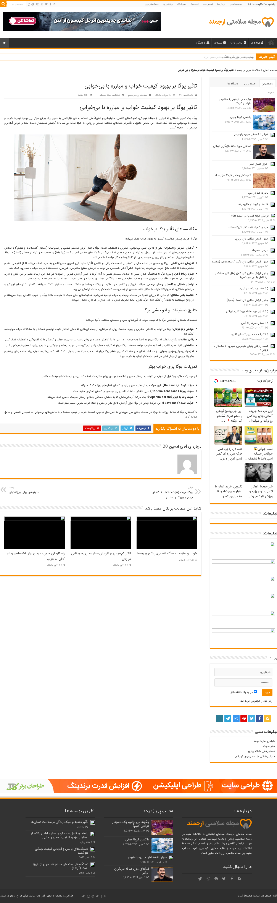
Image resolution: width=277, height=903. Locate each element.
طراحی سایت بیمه (264, 741)
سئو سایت (269, 746)
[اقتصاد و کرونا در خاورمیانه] (273, 204)
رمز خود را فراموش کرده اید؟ (256, 701)
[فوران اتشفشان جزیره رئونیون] (273, 135)
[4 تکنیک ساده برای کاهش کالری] (273, 335)
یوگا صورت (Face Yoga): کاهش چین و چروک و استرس (172, 493)
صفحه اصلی (236, 3)
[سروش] (28, 4)
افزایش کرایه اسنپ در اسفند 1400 (249, 216)
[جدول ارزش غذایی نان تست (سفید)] (273, 300)
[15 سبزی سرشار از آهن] (273, 323)
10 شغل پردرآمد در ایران (254, 288)
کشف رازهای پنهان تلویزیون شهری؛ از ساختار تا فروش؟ (241, 348)
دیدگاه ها (232, 83)
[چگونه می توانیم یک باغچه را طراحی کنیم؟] (264, 105)
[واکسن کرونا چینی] (264, 122)
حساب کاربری (152, 3)
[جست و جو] (3, 4)
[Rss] (54, 4)
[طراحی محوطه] (273, 250)
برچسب (269, 92)
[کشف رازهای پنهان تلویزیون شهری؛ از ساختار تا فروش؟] (273, 346)
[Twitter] (46, 4)
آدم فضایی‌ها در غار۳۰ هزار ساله (233, 175)
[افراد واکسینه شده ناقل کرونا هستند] (273, 227)
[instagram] (37, 4)
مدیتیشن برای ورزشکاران (24, 490)
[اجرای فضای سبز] (273, 164)
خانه (271, 42)
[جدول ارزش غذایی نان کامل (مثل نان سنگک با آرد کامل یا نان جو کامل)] (273, 273)
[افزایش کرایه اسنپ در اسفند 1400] (273, 215)
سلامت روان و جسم (248, 70)
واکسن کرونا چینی (240, 117)
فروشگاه (181, 3)
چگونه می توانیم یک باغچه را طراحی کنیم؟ (234, 101)
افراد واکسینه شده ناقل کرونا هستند (248, 227)
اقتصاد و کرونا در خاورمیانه (253, 204)
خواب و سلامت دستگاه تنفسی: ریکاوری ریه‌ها (167, 553)
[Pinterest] (42, 4)
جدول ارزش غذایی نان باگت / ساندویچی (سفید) (240, 261)
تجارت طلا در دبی (258, 193)
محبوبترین (268, 83)
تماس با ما (208, 3)
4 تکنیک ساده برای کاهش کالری (249, 334)
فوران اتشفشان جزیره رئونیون (251, 134)
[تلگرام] (33, 4)
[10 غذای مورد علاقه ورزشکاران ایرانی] (273, 312)
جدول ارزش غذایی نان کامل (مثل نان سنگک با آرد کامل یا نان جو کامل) (241, 275)
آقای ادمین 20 (186, 95)
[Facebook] (50, 4)
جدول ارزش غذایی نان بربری (251, 238)
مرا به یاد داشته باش (242, 692)
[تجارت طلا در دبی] (273, 193)
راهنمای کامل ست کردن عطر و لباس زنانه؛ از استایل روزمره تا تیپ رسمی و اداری (59, 835)
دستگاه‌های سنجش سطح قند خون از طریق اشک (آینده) (60, 866)
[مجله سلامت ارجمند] (241, 22)
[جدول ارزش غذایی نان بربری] (273, 239)
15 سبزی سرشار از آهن (254, 323)
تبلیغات (194, 3)
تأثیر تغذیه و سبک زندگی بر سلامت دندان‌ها (59, 822)
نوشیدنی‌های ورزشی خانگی (238, 56)
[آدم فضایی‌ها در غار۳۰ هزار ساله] (264, 180)
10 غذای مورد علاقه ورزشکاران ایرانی (247, 311)
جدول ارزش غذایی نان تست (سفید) (247, 300)
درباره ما (221, 3)
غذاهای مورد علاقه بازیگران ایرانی (232, 146)
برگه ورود (168, 3)
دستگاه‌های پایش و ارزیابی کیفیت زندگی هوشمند (61, 851)
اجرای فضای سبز (259, 164)
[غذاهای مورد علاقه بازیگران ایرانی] (264, 151)
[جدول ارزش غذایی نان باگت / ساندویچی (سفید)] (273, 262)
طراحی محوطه (260, 250)
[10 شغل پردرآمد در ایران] (273, 289)
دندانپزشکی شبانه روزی (261, 751)
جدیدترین (250, 83)
